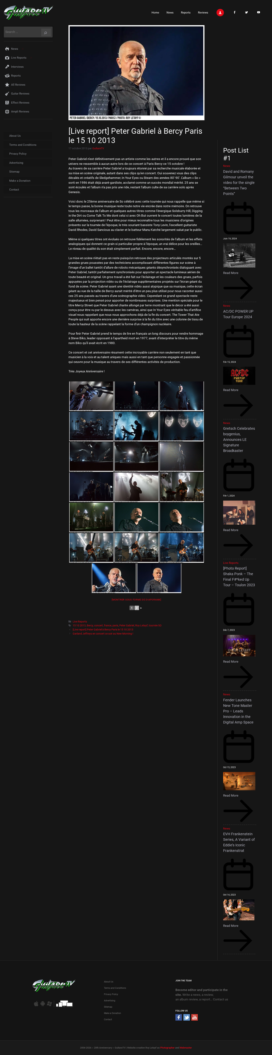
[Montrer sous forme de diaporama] (136, 599)
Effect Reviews (20, 102)
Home (155, 12)
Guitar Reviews (20, 93)
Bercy (90, 625)
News (170, 12)
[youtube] (194, 1019)
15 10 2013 (79, 625)
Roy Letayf (141, 625)
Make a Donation (19, 180)
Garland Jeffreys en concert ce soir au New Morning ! (103, 633)
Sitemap (14, 171)
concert (98, 625)
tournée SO (155, 625)
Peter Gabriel (126, 625)
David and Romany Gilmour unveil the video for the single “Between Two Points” (239, 182)
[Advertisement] (241, 81)
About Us (15, 135)
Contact (14, 189)
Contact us (220, 999)
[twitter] (186, 1019)
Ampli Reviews (20, 111)
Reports (186, 12)
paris (115, 625)
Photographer (167, 1047)
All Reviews (18, 84)
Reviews (203, 12)
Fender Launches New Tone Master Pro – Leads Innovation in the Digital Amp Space (238, 711)
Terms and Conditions (22, 145)
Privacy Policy (17, 153)
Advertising (16, 162)
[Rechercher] (46, 32)
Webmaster (186, 1047)
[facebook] (178, 1019)
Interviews (17, 66)
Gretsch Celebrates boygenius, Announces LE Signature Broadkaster (239, 439)
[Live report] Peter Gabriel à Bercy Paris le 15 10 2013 (103, 629)
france (107, 625)
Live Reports (80, 621)
